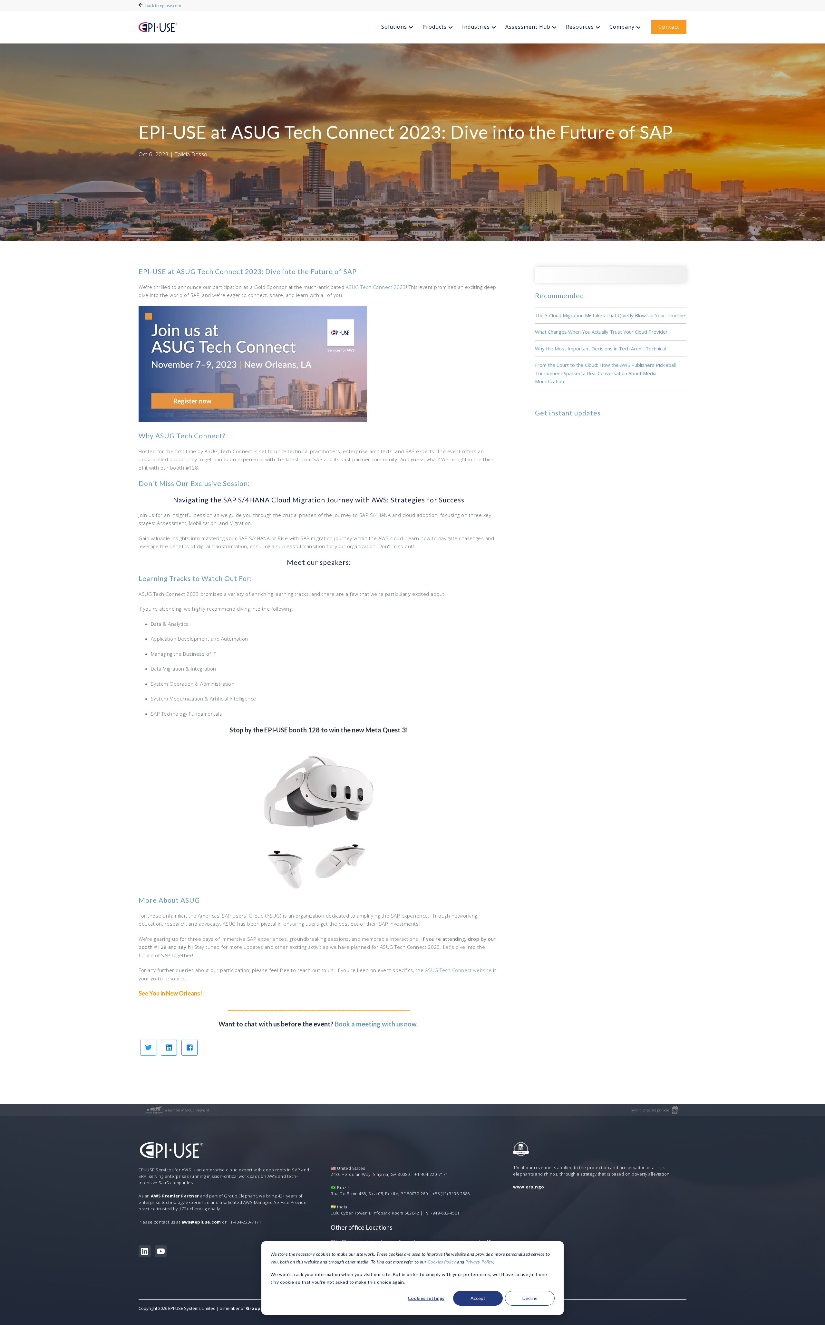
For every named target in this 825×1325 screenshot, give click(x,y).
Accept (478, 1298)
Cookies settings (426, 1298)
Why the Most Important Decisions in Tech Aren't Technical (600, 348)
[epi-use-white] (158, 27)
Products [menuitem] (434, 26)
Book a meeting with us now (375, 1024)
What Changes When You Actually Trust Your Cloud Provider (601, 332)
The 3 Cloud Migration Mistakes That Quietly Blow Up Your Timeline (610, 315)
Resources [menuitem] (580, 26)
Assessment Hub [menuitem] (527, 26)
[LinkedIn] (145, 1251)
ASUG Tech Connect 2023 (376, 287)
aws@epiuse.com (201, 1222)
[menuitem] (398, 27)
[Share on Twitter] (148, 1048)
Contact (668, 26)
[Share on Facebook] (189, 1048)
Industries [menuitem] (476, 26)
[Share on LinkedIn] (169, 1048)
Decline (530, 1298)
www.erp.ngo (528, 1187)
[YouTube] (161, 1251)
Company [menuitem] (622, 26)
